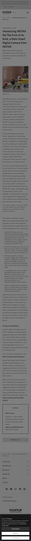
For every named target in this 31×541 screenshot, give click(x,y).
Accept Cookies (15, 538)
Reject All (15, 533)
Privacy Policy (5, 525)
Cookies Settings (15, 528)
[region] (15, 527)
